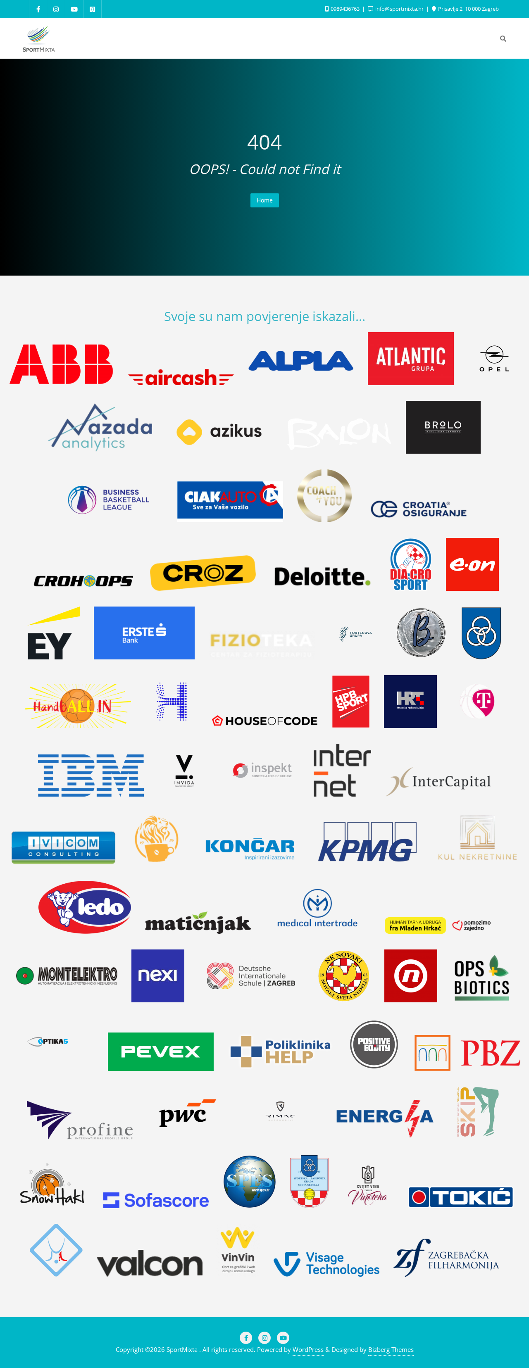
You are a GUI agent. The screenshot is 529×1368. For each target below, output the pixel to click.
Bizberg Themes (391, 1349)
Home (265, 200)
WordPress (308, 1349)
